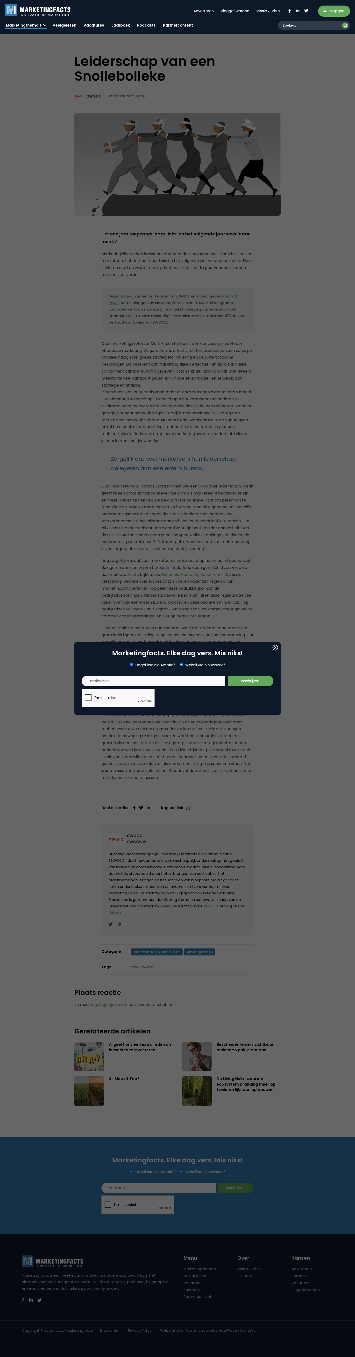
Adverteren (203, 10)
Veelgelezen (64, 25)
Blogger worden (235, 10)
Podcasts (146, 25)
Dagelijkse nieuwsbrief (155, 665)
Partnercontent (178, 25)
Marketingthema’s (24, 25)
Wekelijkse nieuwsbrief (205, 665)
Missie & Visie (268, 10)
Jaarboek (120, 25)
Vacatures (94, 25)
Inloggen (336, 10)
